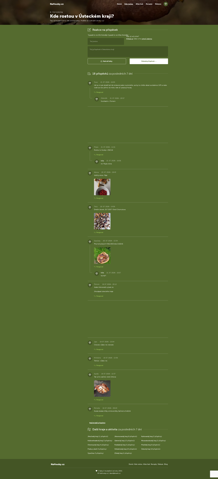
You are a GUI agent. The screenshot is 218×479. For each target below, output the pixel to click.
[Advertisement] (67, 62)
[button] (107, 61)
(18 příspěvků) (150, 449)
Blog (166, 464)
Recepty (149, 4)
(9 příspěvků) (150, 445)
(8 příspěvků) (125, 436)
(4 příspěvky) (98, 445)
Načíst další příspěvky (97, 423)
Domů (119, 4)
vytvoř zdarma (147, 39)
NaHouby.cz (57, 4)
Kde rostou (128, 4)
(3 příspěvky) (151, 436)
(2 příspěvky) (153, 441)
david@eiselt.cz (115, 473)
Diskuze (158, 4)
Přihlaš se (129, 39)
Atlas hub (139, 4)
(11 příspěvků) (98, 436)
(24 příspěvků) (125, 449)
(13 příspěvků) (124, 441)
